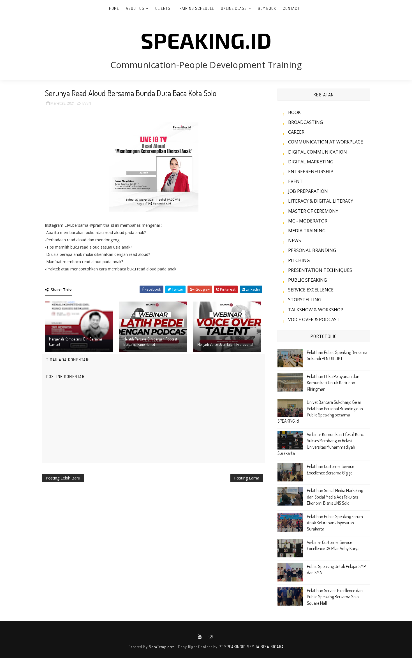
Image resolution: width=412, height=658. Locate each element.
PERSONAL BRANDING (312, 250)
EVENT (87, 103)
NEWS (294, 240)
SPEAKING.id (206, 40)
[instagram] (211, 636)
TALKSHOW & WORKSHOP (315, 310)
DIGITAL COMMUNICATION (317, 152)
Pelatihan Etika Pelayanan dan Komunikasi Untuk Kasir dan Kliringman (333, 383)
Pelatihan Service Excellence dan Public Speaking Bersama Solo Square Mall (335, 597)
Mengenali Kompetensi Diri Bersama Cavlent (76, 342)
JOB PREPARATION (308, 191)
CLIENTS (162, 8)
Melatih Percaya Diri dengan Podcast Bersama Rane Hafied (150, 342)
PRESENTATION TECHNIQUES (320, 270)
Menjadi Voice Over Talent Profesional (225, 344)
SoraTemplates (162, 646)
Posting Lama (246, 478)
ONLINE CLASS (234, 8)
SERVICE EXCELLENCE (311, 290)
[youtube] (200, 636)
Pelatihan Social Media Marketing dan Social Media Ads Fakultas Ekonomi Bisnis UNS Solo (335, 497)
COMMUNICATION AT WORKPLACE (325, 142)
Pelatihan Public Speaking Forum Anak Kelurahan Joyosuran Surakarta (335, 523)
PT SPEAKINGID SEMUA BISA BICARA (251, 646)
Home (114, 8)
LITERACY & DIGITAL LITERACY (320, 201)
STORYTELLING (304, 299)
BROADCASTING (305, 122)
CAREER (296, 132)
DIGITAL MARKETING (310, 162)
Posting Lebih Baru (63, 478)
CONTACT (291, 8)
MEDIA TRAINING (306, 231)
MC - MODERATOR (307, 221)
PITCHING (299, 260)
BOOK (294, 112)
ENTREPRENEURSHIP (310, 171)
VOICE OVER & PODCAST (314, 319)
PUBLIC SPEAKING (307, 280)
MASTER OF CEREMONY (313, 211)
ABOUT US (135, 8)
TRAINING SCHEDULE (195, 8)
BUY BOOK (267, 8)
